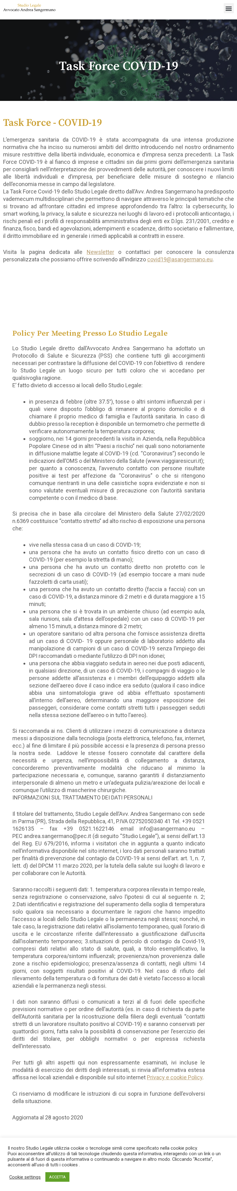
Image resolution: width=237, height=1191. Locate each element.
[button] (229, 8)
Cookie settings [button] (25, 1177)
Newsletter (100, 252)
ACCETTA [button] (57, 1177)
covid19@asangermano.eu (180, 259)
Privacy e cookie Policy (174, 1077)
